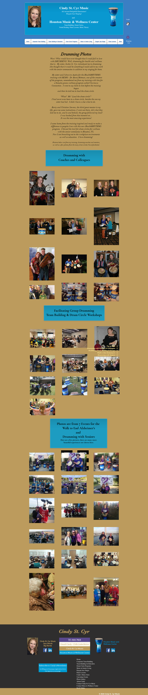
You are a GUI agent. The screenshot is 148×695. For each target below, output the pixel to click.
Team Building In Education (86, 664)
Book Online (81, 688)
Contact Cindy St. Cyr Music (86, 683)
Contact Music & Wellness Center (87, 686)
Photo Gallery (81, 679)
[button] (127, 37)
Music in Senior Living (84, 668)
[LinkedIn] (50, 650)
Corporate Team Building (85, 661)
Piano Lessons (81, 672)
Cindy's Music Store (83, 675)
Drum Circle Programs (84, 666)
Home (79, 659)
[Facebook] (45, 650)
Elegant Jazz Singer (83, 670)
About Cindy (81, 681)
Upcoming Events (82, 677)
